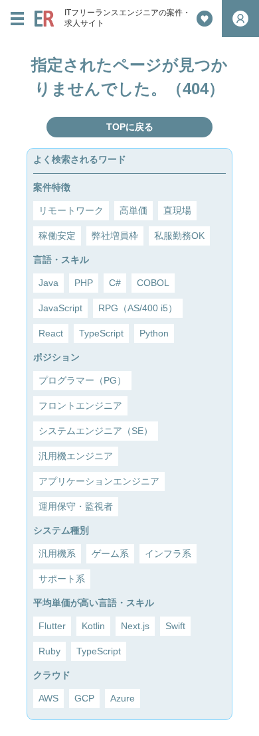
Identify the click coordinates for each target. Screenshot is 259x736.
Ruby (49, 651)
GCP (84, 698)
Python (154, 333)
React (51, 333)
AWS (48, 698)
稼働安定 (57, 235)
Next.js (135, 626)
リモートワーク (71, 210)
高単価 (133, 210)
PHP (83, 282)
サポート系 (62, 578)
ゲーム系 (110, 553)
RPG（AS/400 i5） (137, 308)
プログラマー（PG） (82, 380)
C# (115, 282)
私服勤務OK (179, 235)
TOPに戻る (129, 126)
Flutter (52, 626)
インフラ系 (168, 553)
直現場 (177, 210)
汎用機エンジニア (76, 456)
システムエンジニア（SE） (96, 430)
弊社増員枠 (115, 235)
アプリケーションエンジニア (99, 481)
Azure (122, 698)
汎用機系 (57, 553)
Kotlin (93, 626)
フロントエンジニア (80, 405)
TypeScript (101, 333)
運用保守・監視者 (76, 506)
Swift (175, 626)
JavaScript (60, 308)
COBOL (153, 282)
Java (48, 282)
